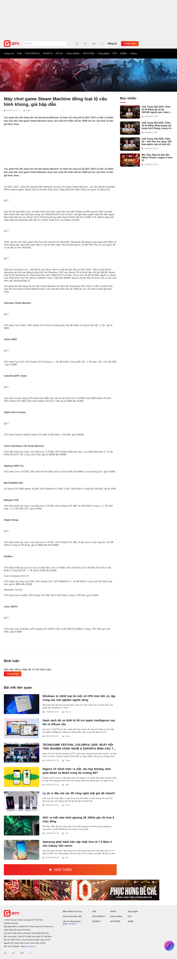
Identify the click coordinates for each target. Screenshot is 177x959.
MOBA (123, 53)
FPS (115, 53)
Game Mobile (73, 53)
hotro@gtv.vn (31, 946)
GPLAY (59, 53)
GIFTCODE (88, 53)
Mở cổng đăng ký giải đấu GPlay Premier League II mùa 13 (157, 157)
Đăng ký (112, 43)
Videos (133, 53)
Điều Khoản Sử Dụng (72, 911)
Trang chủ (9, 53)
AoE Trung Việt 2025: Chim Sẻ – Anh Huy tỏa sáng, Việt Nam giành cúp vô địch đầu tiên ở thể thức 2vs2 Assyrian (157, 142)
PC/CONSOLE (32, 53)
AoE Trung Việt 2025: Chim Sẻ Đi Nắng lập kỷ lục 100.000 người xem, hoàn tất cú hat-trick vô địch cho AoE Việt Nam (157, 110)
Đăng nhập (129, 43)
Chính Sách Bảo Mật (72, 916)
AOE (19, 53)
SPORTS (47, 53)
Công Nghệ (103, 53)
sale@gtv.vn (72, 924)
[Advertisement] (88, 19)
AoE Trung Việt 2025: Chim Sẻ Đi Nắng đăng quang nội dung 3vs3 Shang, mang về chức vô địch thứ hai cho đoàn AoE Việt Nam (156, 126)
